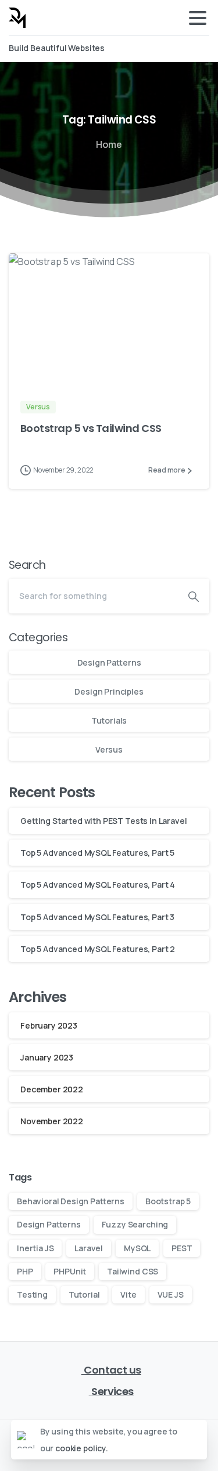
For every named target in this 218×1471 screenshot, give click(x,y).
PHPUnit (69, 1271)
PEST (181, 1248)
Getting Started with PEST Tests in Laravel (103, 820)
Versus (109, 749)
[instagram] (197, 49)
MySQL (137, 1248)
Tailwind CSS (132, 1271)
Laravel (88, 1248)
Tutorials (109, 720)
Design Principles (108, 691)
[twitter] (162, 49)
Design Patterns (109, 662)
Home (108, 144)
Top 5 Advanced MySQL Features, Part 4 (97, 884)
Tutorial (84, 1294)
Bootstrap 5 (168, 1201)
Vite (128, 1294)
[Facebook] (146, 49)
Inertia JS (35, 1248)
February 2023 (48, 1025)
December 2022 (51, 1089)
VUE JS (171, 1294)
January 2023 (46, 1057)
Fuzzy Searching (135, 1224)
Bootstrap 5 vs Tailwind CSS (90, 428)
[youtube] (180, 49)
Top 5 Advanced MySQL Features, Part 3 (97, 916)
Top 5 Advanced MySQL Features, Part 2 (97, 948)
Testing (32, 1294)
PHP (25, 1271)
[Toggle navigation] (197, 18)
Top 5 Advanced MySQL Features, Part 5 (97, 852)
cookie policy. (81, 1448)
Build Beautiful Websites (57, 48)
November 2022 (51, 1121)
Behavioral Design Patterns (70, 1201)
